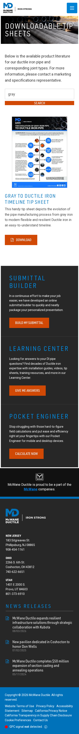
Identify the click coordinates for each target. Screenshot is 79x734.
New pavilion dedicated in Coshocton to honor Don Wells (41, 646)
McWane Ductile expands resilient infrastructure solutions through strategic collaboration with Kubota (42, 624)
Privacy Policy (45, 706)
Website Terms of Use (19, 706)
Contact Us (40, 720)
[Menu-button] (72, 8)
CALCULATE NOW (26, 454)
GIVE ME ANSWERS (27, 390)
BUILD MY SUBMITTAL (29, 323)
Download (23, 240)
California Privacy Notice (51, 710)
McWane (30, 489)
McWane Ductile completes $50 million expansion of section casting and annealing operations (40, 667)
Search (39, 103)
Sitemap (27, 710)
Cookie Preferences (18, 720)
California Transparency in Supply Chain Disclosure (38, 715)
